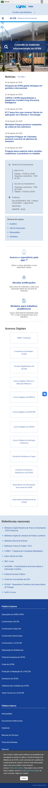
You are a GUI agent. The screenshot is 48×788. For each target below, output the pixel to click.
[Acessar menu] (3, 18)
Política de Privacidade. (30, 771)
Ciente (24, 778)
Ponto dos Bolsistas (9, 742)
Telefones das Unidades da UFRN (15, 686)
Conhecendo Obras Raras (12, 636)
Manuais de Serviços (10, 735)
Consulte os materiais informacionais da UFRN (27, 46)
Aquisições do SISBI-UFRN (13, 614)
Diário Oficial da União (13, 556)
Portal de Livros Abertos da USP (17, 579)
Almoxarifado (7, 714)
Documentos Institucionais (12, 721)
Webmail (5, 749)
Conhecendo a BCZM (10, 622)
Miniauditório (15, 232)
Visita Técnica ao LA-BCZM (13, 693)
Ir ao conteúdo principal (11, 2)
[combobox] (24, 12)
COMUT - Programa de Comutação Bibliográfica (23, 551)
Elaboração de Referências (12, 650)
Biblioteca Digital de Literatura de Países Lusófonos (24, 536)
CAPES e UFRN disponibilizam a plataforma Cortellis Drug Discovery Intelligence (22, 100)
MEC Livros (9, 561)
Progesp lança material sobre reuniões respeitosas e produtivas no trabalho (23, 152)
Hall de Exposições (17, 228)
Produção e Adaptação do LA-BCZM (16, 671)
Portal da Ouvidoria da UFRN (13, 657)
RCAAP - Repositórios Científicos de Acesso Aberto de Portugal (24, 586)
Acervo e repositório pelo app (24, 258)
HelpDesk (6, 728)
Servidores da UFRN (10, 679)
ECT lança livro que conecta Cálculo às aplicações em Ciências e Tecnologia (23, 113)
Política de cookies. (16, 768)
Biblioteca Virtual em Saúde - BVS (18, 546)
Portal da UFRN (8, 664)
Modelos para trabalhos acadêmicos (24, 307)
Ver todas (21, 77)
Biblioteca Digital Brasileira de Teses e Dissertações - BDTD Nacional (25, 529)
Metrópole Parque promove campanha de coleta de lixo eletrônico (23, 125)
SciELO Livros (10, 592)
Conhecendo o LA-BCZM (12, 643)
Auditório (13, 224)
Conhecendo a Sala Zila (11, 629)
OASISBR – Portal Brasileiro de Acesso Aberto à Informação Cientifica (23, 567)
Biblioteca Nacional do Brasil (15, 541)
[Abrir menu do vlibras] (45, 2)
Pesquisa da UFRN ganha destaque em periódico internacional (23, 87)
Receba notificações (24, 282)
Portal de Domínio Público (14, 574)
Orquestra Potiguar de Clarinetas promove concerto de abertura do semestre (21, 139)
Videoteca (14, 237)
